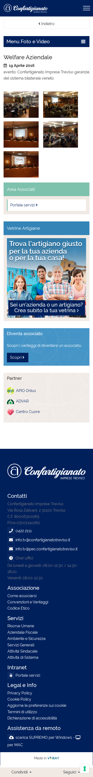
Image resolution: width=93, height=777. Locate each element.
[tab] (46, 41)
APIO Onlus (25, 390)
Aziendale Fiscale (22, 632)
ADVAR (21, 401)
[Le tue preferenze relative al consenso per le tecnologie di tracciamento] (84, 768)
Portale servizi (27, 675)
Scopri (16, 357)
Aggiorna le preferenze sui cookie (36, 705)
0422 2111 (24, 531)
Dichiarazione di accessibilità (32, 718)
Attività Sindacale (22, 651)
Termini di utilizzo (22, 712)
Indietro (47, 23)
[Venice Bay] (53, 758)
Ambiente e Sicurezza (26, 638)
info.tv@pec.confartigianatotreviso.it (47, 549)
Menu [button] (28, 41)
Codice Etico (18, 608)
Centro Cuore (27, 411)
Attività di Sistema (22, 657)
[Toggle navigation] (86, 8)
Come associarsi (21, 596)
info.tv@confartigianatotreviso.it (43, 540)
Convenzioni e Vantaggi (27, 602)
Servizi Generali (20, 645)
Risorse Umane (20, 626)
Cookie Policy (19, 699)
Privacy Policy (19, 693)
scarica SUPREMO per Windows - (45, 737)
